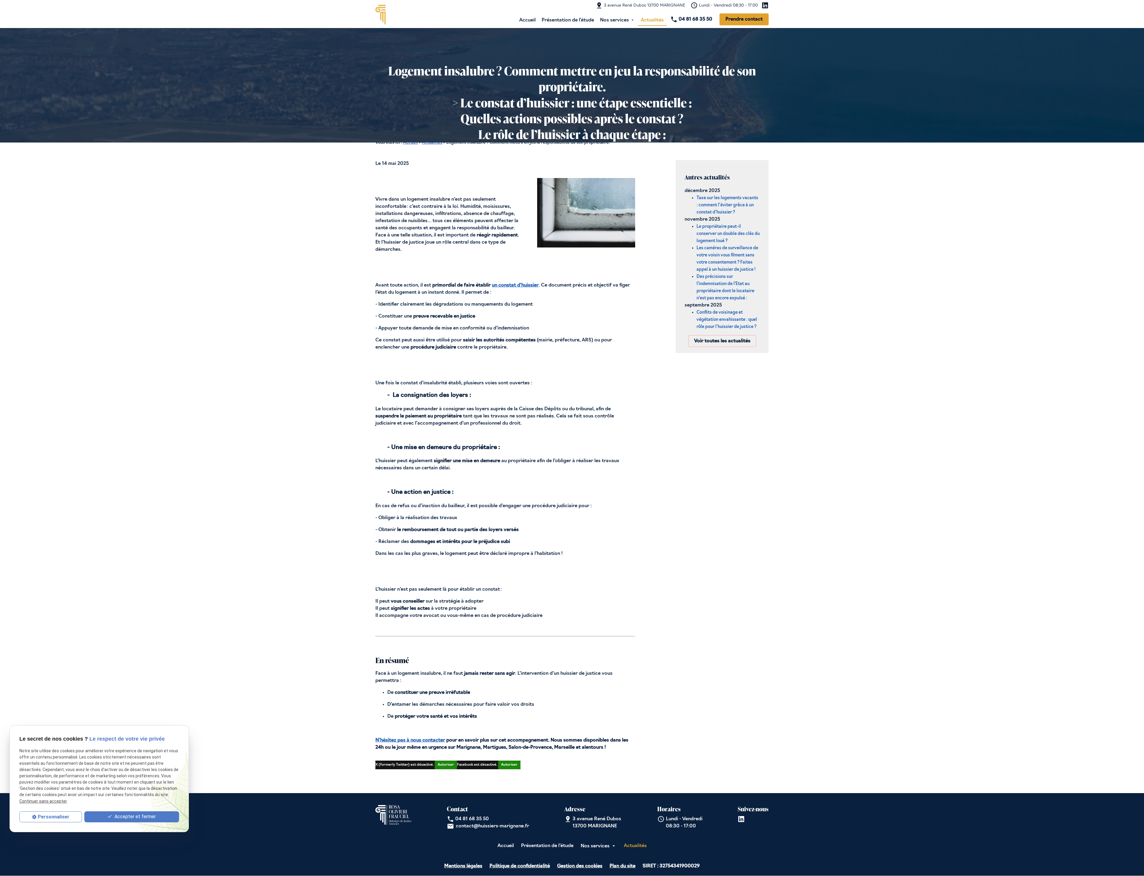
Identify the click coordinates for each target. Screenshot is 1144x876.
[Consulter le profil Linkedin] (765, 5)
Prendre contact (744, 19)
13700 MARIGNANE (644, 5)
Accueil (527, 20)
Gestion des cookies (579, 866)
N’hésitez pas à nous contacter (410, 740)
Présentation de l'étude (568, 20)
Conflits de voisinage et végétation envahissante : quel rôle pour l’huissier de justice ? (727, 319)
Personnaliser (53, 817)
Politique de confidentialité (519, 866)
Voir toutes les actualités (722, 341)
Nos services (614, 20)
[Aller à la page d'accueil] (393, 15)
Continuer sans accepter (43, 801)
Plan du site (622, 866)
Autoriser (446, 765)
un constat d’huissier (515, 285)
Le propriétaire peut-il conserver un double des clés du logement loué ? (728, 234)
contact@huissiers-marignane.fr (492, 826)
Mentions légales (463, 866)
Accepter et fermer (134, 816)
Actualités (652, 20)
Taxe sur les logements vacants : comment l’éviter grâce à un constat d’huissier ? (727, 205)
